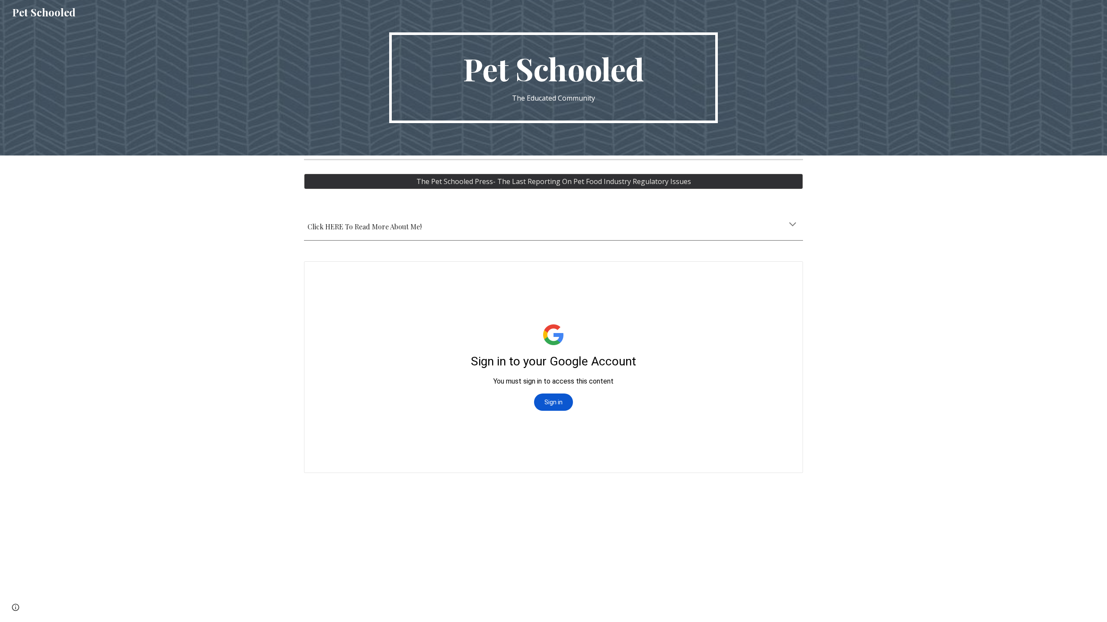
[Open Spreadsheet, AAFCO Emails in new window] (786, 272)
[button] (792, 225)
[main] (553, 78)
